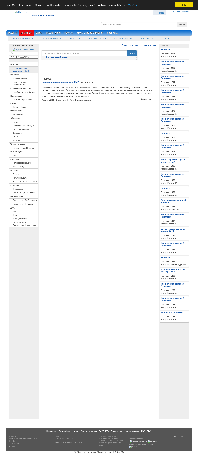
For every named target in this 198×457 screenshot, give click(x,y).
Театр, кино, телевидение (24, 193)
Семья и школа (19, 107)
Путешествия (16, 196)
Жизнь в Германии (22, 38)
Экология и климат (21, 129)
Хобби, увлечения (21, 219)
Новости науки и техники (24, 148)
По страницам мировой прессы (173, 201)
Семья (13, 103)
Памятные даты (20, 178)
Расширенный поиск (56, 57)
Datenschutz (64, 431)
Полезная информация (23, 126)
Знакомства (147, 38)
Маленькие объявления (90, 33)
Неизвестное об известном (25, 182)
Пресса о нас (117, 431)
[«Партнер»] (19, 12)
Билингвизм (18, 114)
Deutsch (185, 11)
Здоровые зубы (19, 167)
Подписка (112, 33)
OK (184, 5)
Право (15, 122)
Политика (14, 75)
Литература (18, 189)
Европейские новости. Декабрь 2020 (173, 270)
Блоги (39, 33)
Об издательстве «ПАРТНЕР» (95, 431)
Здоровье (14, 159)
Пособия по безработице (24, 92)
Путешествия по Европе (23, 204)
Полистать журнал (130, 45)
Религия (16, 140)
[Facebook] (152, 441)
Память (16, 174)
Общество (15, 118)
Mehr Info (133, 5)
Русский (176, 11)
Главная (12, 33)
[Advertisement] (99, 69)
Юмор (15, 211)
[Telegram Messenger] (138, 441)
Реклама (68, 33)
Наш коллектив (132, 431)
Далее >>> (146, 99)
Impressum (52, 431)
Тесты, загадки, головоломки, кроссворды (24, 223)
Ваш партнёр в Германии (42, 15)
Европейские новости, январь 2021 (173, 230)
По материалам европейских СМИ (21, 69)
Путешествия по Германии (25, 200)
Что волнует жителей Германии (172, 62)
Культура (14, 185)
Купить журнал (149, 45)
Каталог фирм (53, 33)
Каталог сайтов (123, 38)
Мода (15, 155)
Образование (16, 111)
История (14, 170)
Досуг (165, 38)
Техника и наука (17, 144)
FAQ (149, 431)
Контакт (75, 431)
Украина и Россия (20, 78)
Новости (75, 38)
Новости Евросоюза (172, 312)
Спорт (15, 215)
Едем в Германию (51, 38)
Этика (15, 137)
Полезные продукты (22, 163)
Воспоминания (97, 38)
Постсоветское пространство (19, 83)
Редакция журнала (83, 100)
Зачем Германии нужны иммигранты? (173, 160)
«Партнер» (26, 33)
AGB (143, 431)
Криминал (17, 133)
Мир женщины (16, 152)
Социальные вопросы (20, 88)
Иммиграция (16, 96)
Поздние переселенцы (23, 100)
